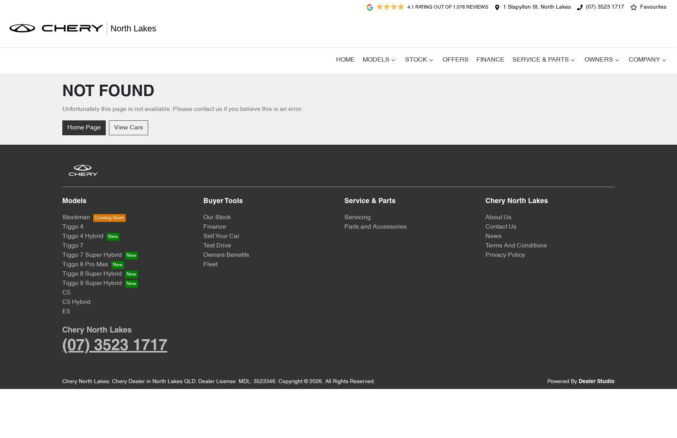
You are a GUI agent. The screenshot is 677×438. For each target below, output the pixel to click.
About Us (498, 217)
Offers (456, 60)
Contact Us (500, 227)
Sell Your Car (221, 236)
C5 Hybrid (76, 302)
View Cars (128, 128)
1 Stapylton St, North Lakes (537, 7)
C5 (66, 293)
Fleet (210, 265)
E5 (66, 312)
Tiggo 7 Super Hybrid (92, 255)
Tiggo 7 (72, 246)
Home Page (84, 128)
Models (376, 60)
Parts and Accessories (375, 227)
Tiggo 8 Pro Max (85, 265)
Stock (416, 60)
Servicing (357, 217)
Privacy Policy (505, 255)
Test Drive (217, 246)
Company (644, 60)
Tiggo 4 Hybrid (82, 236)
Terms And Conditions (516, 246)
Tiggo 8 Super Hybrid (92, 274)
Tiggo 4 (72, 227)
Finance (490, 60)
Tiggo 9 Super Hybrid (92, 283)
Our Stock (217, 217)
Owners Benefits (226, 255)
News (493, 236)
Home (345, 60)
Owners (599, 60)
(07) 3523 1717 (605, 7)
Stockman (76, 217)
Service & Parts (540, 60)
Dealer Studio (597, 381)
